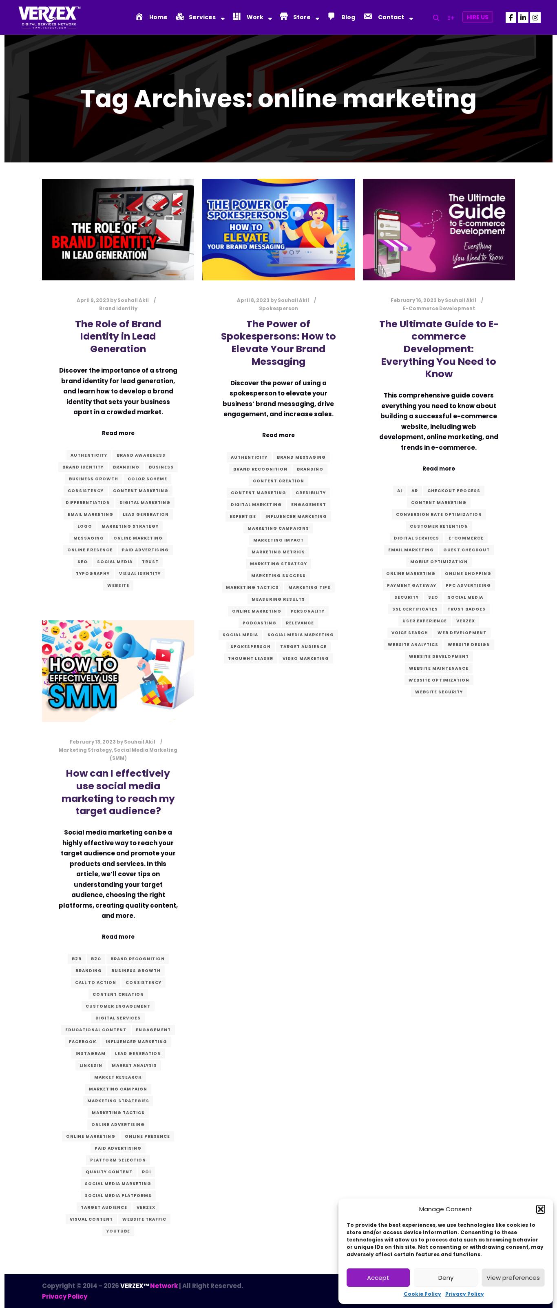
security (406, 597)
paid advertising (145, 550)
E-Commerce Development (439, 308)
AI (399, 491)
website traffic (144, 1219)
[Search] (436, 18)
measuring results (278, 599)
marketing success (278, 576)
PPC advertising (468, 585)
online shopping (468, 574)
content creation (278, 481)
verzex (465, 621)
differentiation (88, 503)
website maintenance (439, 668)
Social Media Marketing (300, 635)
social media (115, 562)
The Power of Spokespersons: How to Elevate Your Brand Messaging (278, 342)
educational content (95, 1030)
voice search (409, 633)
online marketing (138, 538)
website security (439, 692)
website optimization (439, 680)
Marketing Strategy (85, 750)
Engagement (308, 505)
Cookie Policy (422, 1293)
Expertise (243, 516)
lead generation (146, 514)
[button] (541, 1209)
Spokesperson (278, 308)
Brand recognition (260, 469)
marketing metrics (278, 552)
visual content (91, 1219)
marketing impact (278, 540)
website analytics (413, 645)
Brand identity (83, 467)
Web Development (462, 633)
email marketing (90, 514)
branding (126, 467)
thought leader (250, 658)
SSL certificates (415, 609)
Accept (378, 1277)
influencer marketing (296, 516)
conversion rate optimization (439, 514)
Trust (150, 562)
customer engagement (118, 1006)
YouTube (118, 1231)
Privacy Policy (464, 1293)
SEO (82, 562)
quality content (109, 1172)
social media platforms (118, 1196)
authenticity (89, 455)
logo (84, 526)
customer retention (439, 526)
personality (308, 611)
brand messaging (301, 457)
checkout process (453, 491)
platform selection (118, 1160)
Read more (118, 433)
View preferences (513, 1277)
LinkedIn (91, 1065)
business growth (93, 479)
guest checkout (466, 550)
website (118, 585)
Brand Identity (118, 308)
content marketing (140, 491)
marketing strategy (130, 526)
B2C (96, 959)
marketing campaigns (278, 528)
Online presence (90, 550)
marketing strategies (118, 1101)
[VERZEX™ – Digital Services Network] (49, 17)
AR (414, 491)
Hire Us (477, 17)
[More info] (451, 18)
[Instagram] (535, 17)
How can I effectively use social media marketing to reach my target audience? (118, 791)
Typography (93, 574)
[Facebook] (511, 17)
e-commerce (466, 538)
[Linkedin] (523, 17)
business (161, 467)
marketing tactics (252, 587)
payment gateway (411, 585)
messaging (88, 538)
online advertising (118, 1124)
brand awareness (141, 455)
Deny (445, 1277)
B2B (77, 959)
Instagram (90, 1053)
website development (439, 656)
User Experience (424, 621)
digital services (416, 538)
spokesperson (250, 647)
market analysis (134, 1065)
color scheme (147, 479)
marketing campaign (118, 1089)
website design (469, 645)
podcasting (259, 623)
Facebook (82, 1042)
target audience (303, 647)
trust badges (466, 609)
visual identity (140, 574)
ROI (146, 1172)
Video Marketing (306, 658)
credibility (311, 493)
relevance (300, 623)
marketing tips (309, 587)
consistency (86, 491)
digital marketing (144, 503)
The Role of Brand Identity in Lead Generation (118, 336)
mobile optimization (439, 562)
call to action (95, 982)
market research (118, 1077)
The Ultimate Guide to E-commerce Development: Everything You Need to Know (439, 348)
